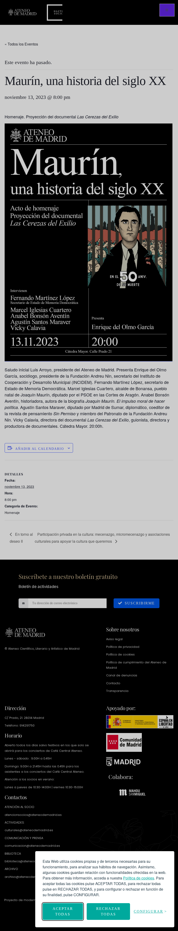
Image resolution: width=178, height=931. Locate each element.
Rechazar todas (108, 911)
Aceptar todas (63, 911)
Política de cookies (138, 878)
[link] (138, 878)
